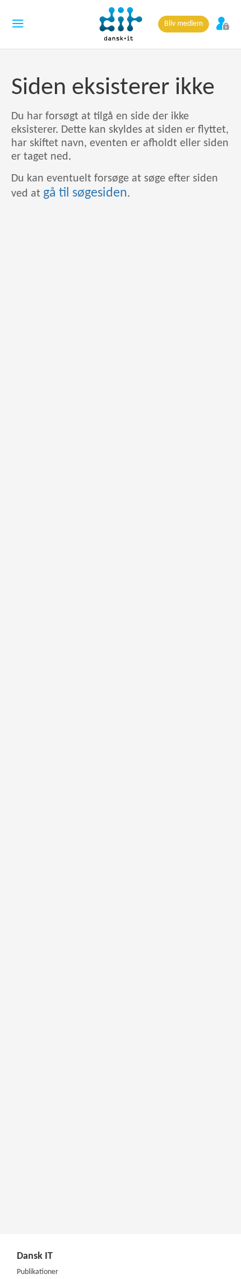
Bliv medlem (183, 24)
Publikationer (37, 1272)
